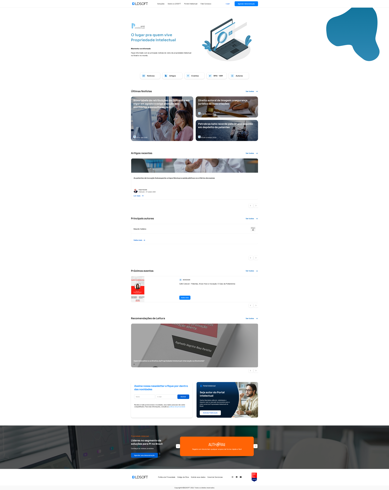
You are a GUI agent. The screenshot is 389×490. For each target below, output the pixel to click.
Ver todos (252, 91)
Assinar (183, 397)
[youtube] (241, 477)
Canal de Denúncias (215, 477)
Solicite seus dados (198, 477)
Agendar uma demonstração (144, 455)
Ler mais (139, 196)
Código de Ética (183, 477)
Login (228, 4)
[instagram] (232, 477)
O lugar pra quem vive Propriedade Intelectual (153, 37)
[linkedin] (237, 477)
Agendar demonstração (246, 4)
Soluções (160, 4)
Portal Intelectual (190, 4)
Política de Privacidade (166, 477)
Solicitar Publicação (210, 413)
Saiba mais (139, 240)
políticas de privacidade (177, 407)
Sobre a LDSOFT (174, 4)
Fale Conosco (206, 4)
